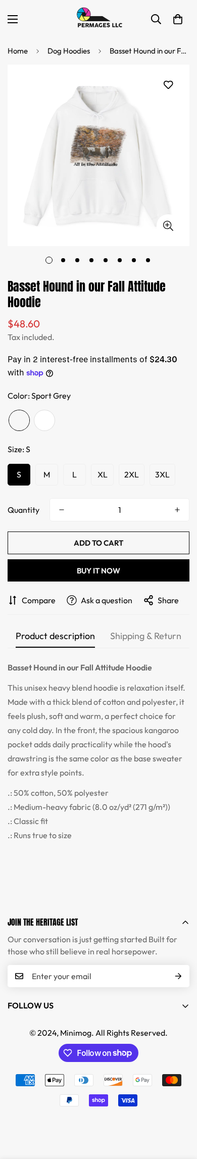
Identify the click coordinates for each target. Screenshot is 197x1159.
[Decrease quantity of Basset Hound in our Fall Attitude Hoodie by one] (61, 510)
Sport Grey (19, 420)
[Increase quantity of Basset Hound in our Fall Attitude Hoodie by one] (177, 510)
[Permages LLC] (98, 19)
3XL (162, 474)
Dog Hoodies (68, 51)
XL (102, 474)
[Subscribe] (178, 976)
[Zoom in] (168, 225)
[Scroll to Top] (179, 1105)
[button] (177, 19)
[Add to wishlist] (168, 85)
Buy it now (98, 570)
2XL (131, 474)
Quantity (23, 510)
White (44, 420)
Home (18, 51)
